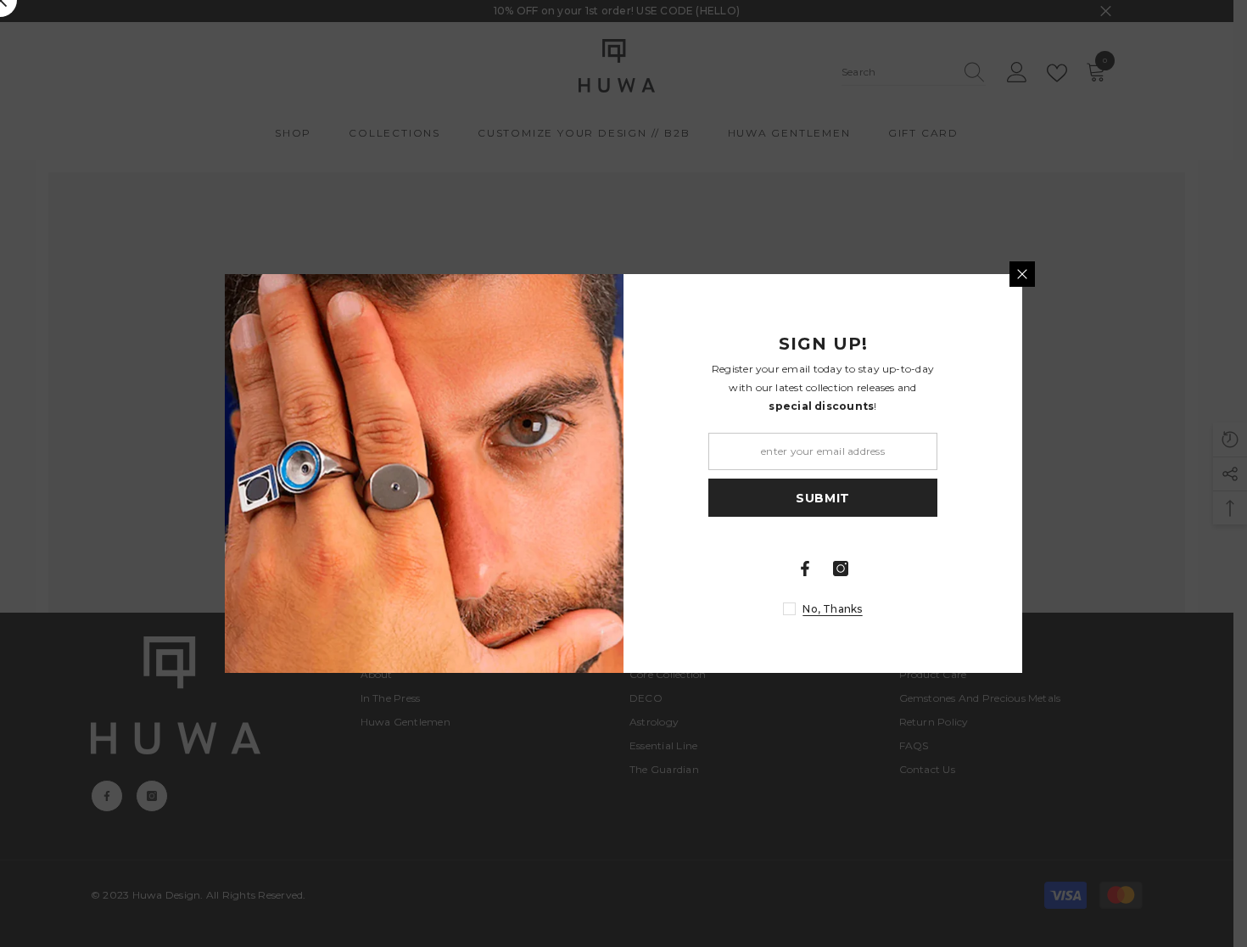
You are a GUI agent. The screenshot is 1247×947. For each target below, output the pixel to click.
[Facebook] (805, 568)
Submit (823, 498)
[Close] (1022, 274)
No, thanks (832, 608)
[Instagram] (840, 568)
